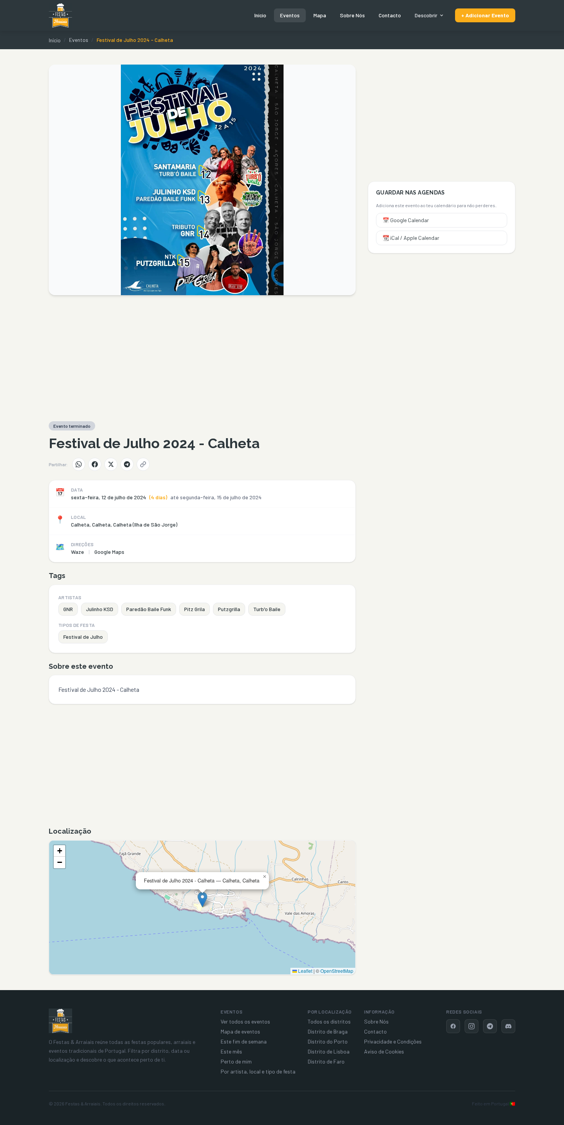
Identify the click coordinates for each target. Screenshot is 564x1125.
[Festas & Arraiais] (60, 1021)
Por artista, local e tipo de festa (258, 1071)
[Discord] (508, 1026)
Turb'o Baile (266, 609)
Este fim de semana (244, 1041)
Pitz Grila (194, 609)
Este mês (231, 1051)
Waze (77, 551)
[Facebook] (94, 464)
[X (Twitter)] (110, 464)
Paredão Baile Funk (148, 609)
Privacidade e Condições (393, 1041)
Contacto (390, 15)
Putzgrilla (229, 609)
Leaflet (304, 970)
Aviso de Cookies (384, 1051)
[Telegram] (127, 464)
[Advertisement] (202, 358)
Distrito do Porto (328, 1041)
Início (260, 15)
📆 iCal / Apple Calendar (411, 237)
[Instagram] (471, 1026)
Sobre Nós (352, 15)
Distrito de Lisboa (329, 1051)
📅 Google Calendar (406, 220)
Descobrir (426, 15)
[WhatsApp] (78, 464)
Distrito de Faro (326, 1061)
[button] (202, 899)
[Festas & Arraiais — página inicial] (60, 15)
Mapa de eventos (240, 1031)
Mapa (319, 15)
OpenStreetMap (336, 970)
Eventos (290, 15)
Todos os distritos (329, 1021)
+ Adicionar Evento (485, 15)
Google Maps (109, 551)
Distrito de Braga (328, 1031)
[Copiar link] (143, 464)
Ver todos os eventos (245, 1021)
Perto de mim (236, 1061)
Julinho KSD (99, 609)
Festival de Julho (83, 636)
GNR (68, 609)
